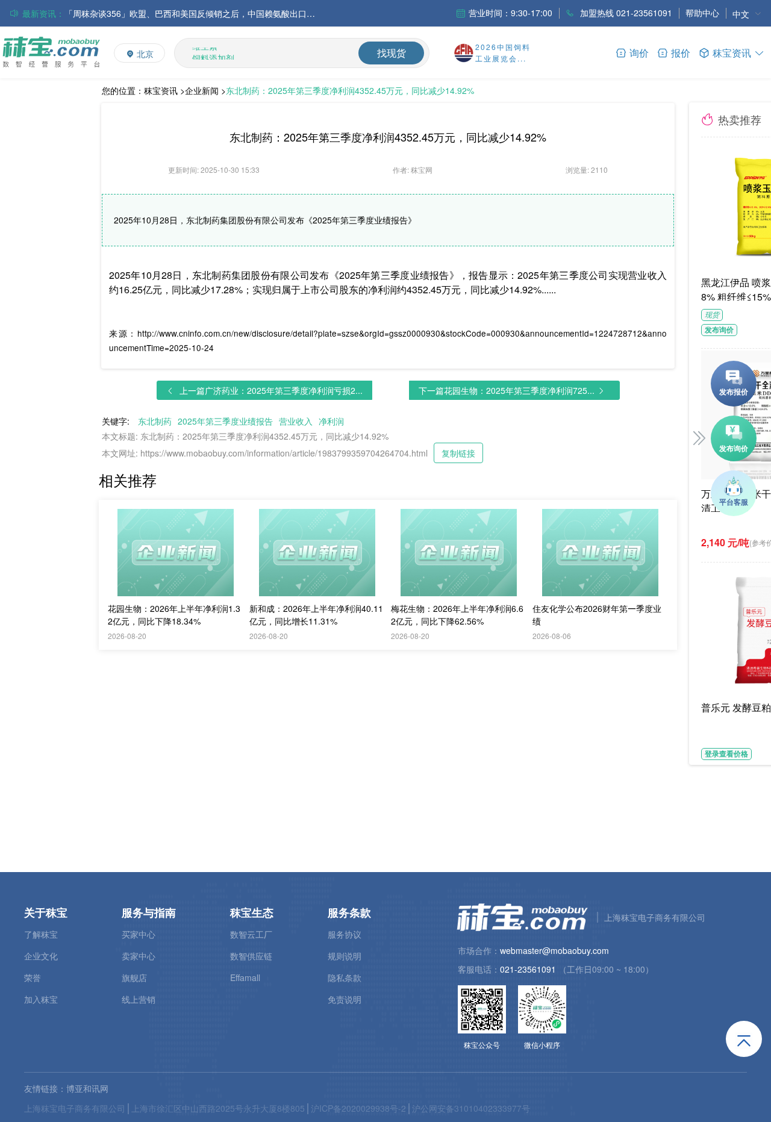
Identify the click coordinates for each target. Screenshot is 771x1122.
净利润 (331, 421)
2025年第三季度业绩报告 (225, 421)
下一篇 (507, 390)
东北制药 (155, 421)
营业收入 (296, 421)
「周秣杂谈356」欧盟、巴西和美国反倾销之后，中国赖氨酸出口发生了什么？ (190, 13)
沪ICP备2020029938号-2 (358, 1108)
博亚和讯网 (87, 1088)
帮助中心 (702, 13)
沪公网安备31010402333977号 (471, 1108)
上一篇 (271, 390)
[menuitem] (746, 13)
